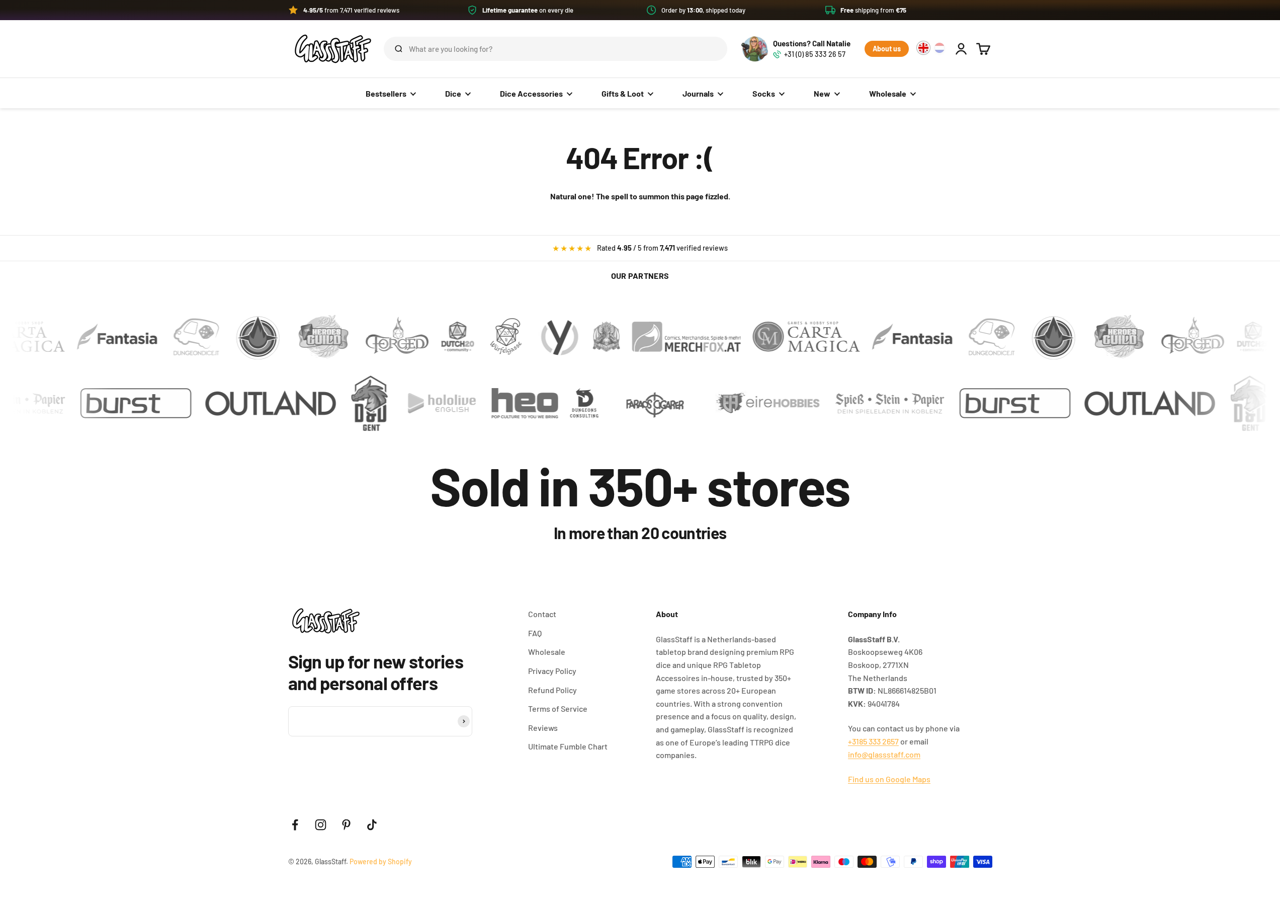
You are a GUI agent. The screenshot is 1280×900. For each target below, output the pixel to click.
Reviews (543, 727)
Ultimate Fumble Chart (568, 746)
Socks (763, 93)
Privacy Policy (552, 671)
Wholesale (887, 93)
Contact (542, 614)
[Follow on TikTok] (372, 825)
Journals (698, 93)
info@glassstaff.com (884, 754)
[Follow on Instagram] (320, 825)
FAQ (535, 633)
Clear (703, 48)
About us (887, 48)
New (822, 93)
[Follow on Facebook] (295, 825)
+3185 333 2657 (873, 741)
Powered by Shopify (381, 861)
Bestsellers (386, 93)
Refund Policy (552, 690)
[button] (640, 10)
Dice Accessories (531, 93)
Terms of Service (557, 708)
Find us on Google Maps (889, 779)
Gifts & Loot (623, 93)
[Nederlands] (939, 47)
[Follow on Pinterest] (346, 825)
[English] (923, 47)
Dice (453, 93)
